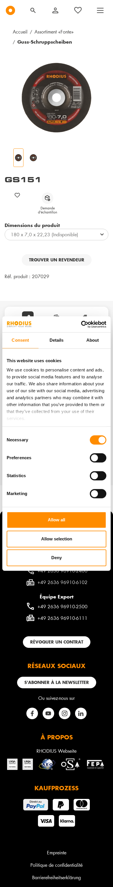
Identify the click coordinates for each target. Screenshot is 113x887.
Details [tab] (57, 340)
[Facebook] (32, 713)
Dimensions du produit (32, 225)
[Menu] (100, 10)
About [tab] (92, 340)
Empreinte (56, 852)
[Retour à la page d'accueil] (10, 10)
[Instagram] (64, 713)
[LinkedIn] (81, 713)
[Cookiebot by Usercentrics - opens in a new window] (81, 324)
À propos (57, 737)
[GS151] (56, 97)
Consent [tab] (20, 340)
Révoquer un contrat (56, 642)
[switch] (98, 457)
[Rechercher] (33, 10)
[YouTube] (48, 713)
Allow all (56, 519)
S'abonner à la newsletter (56, 682)
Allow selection (56, 538)
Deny (56, 557)
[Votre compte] (55, 10)
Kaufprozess (56, 788)
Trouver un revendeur (56, 260)
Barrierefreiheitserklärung (56, 877)
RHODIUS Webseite (56, 751)
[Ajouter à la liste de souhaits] (17, 195)
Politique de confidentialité (56, 865)
